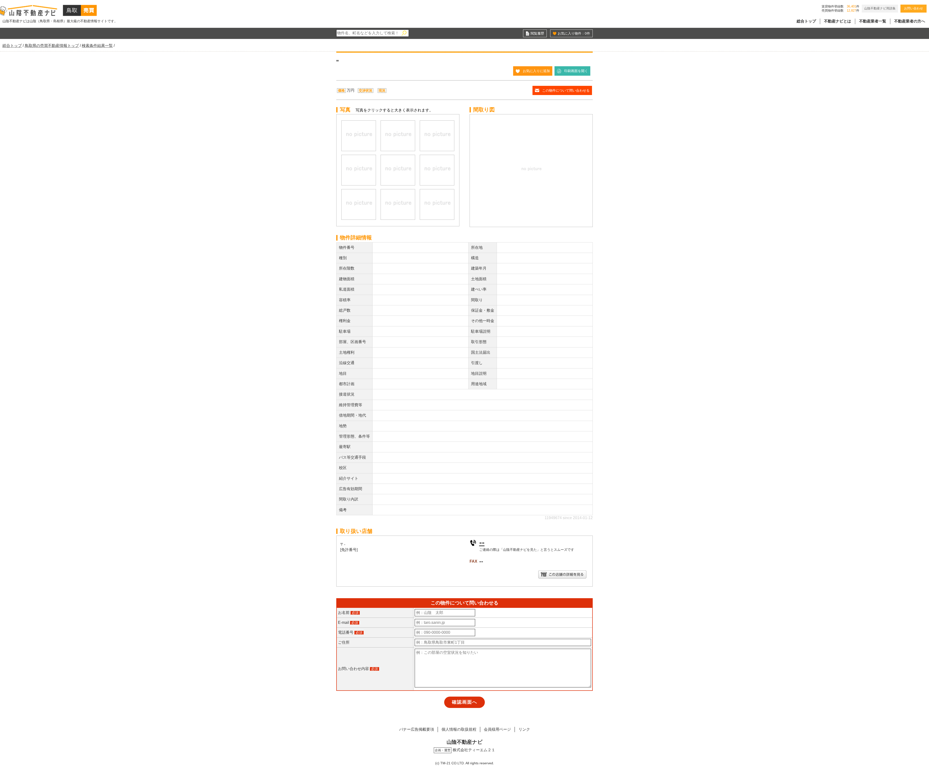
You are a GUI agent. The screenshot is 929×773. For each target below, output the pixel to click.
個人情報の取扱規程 (459, 729)
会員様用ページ (497, 729)
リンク (524, 729)
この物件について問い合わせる (566, 90)
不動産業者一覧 (872, 21)
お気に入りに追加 (536, 71)
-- (482, 542)
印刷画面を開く (576, 71)
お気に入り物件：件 (574, 33)
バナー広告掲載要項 (416, 729)
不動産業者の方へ (909, 21)
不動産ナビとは (837, 21)
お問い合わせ (913, 8)
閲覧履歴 (537, 33)
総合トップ (806, 21)
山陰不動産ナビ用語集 (880, 8)
